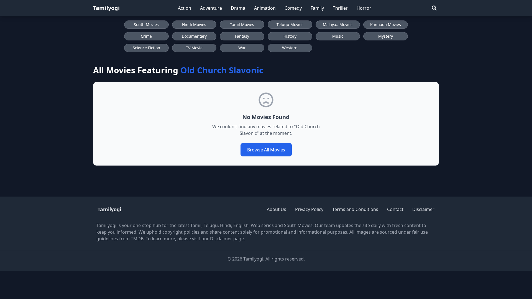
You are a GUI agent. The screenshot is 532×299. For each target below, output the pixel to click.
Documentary (194, 36)
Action (184, 8)
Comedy (293, 8)
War (242, 47)
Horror (364, 8)
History (289, 36)
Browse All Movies (266, 150)
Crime (146, 36)
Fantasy (242, 36)
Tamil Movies (242, 24)
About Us (276, 209)
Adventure (211, 8)
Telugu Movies (290, 24)
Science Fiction (146, 47)
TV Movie (194, 47)
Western (290, 47)
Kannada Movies (385, 24)
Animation (265, 8)
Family (317, 8)
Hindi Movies (194, 24)
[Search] (434, 8)
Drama (238, 8)
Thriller (340, 8)
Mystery (385, 36)
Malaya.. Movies (337, 24)
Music (337, 36)
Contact (395, 209)
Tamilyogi (106, 8)
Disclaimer (423, 209)
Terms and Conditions (355, 209)
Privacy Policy (309, 209)
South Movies (146, 24)
